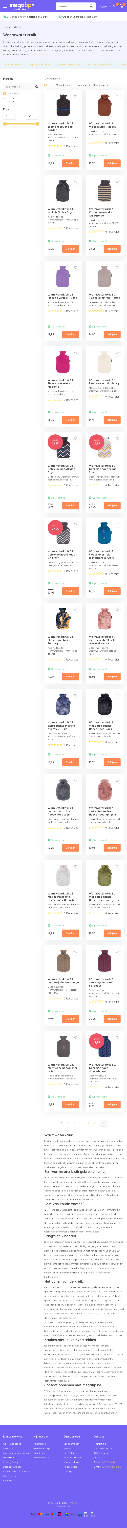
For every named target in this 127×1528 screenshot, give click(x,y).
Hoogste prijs (100, 84)
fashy (10, 101)
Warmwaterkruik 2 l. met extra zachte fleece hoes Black (102, 726)
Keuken (67, 1448)
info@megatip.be (111, 1466)
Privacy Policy (11, 1462)
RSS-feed (74, 1503)
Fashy (10, 97)
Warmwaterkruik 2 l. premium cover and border (61, 127)
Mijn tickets (39, 1452)
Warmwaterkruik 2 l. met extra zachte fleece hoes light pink (103, 811)
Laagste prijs (83, 84)
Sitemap (7, 1480)
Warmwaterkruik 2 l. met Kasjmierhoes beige (63, 980)
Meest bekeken (64, 84)
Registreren (39, 1443)
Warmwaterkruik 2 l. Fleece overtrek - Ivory (104, 381)
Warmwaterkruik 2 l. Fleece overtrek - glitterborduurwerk (102, 554)
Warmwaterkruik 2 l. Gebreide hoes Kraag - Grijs (62, 469)
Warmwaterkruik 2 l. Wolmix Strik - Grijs (61, 210)
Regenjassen (71, 1466)
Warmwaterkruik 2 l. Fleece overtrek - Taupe (104, 296)
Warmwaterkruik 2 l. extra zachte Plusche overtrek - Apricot (102, 640)
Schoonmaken (71, 1443)
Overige (68, 1471)
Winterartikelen (14, 27)
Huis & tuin (69, 1452)
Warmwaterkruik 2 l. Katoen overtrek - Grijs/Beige (102, 212)
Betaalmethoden (12, 1466)
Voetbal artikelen (73, 1457)
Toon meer (39, 54)
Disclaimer (9, 1457)
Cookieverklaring (12, 1443)
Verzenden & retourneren (16, 1471)
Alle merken (13, 93)
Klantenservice (11, 1476)
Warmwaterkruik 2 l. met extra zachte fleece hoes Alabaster (62, 897)
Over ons (8, 1448)
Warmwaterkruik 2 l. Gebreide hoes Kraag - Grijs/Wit (62, 554)
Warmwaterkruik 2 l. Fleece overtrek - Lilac (62, 296)
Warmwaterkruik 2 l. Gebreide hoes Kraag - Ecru (103, 469)
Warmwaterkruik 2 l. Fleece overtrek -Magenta (61, 383)
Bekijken (70, 163)
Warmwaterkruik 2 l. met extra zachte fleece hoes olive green (104, 897)
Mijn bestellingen (42, 1448)
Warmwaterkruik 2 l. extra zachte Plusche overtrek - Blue (61, 726)
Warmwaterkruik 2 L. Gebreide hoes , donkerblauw (102, 1068)
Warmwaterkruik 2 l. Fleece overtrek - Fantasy (61, 640)
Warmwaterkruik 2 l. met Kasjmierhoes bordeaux (102, 982)
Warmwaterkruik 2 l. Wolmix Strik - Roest (102, 125)
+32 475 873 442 (106, 1462)
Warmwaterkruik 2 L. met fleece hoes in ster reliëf (62, 1068)
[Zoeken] (91, 6)
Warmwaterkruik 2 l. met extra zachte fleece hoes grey (61, 811)
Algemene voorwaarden (16, 1452)
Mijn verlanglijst (41, 1457)
